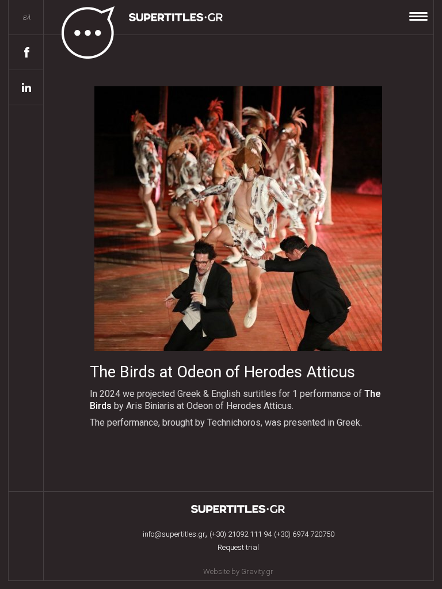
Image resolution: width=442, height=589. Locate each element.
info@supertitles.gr (174, 534)
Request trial (238, 547)
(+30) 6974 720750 (304, 534)
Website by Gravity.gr (238, 571)
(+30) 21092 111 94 (240, 534)
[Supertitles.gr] (134, 30)
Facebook (26, 52)
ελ (26, 17)
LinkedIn (26, 87)
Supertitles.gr (238, 509)
